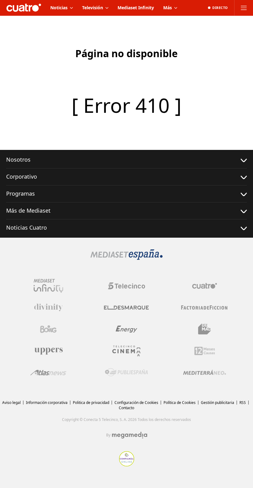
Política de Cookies (180, 402)
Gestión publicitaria (217, 402)
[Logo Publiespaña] (126, 372)
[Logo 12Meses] (204, 351)
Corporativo (21, 176)
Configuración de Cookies (136, 402)
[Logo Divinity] (48, 307)
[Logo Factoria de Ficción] (204, 307)
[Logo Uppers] (48, 351)
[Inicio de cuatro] (23, 7)
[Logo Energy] (126, 329)
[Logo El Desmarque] (126, 308)
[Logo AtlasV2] (48, 373)
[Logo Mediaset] (126, 258)
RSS (242, 402)
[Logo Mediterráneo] (204, 372)
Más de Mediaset (28, 210)
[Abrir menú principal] (244, 8)
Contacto (126, 407)
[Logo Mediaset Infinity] (48, 286)
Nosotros (18, 159)
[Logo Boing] (48, 329)
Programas (20, 193)
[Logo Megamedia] (129, 435)
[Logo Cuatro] (204, 286)
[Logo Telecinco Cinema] (126, 351)
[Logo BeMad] (204, 329)
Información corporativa (47, 402)
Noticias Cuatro (26, 227)
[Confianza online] (126, 464)
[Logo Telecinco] (126, 286)
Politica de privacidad (91, 402)
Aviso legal (11, 402)
